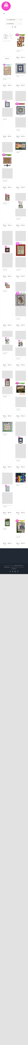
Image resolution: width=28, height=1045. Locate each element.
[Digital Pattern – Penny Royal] (20, 389)
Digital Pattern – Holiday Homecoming (6, 202)
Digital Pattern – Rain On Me (5, 433)
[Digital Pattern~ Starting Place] (20, 526)
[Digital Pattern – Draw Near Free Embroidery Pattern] (20, 68)
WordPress (14, 568)
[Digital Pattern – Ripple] (20, 440)
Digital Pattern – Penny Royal (18, 408)
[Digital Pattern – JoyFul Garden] (7, 249)
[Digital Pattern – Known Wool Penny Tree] (20, 249)
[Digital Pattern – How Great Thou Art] (20, 204)
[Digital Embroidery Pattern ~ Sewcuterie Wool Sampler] (7, 69)
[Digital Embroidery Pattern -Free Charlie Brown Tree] (7, 35)
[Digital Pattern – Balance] (7, 104)
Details (8, 58)
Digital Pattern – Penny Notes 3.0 (18, 357)
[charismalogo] (6, 2)
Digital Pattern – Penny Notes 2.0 (5, 352)
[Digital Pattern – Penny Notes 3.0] (20, 343)
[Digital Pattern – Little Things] (20, 299)
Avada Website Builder (18, 565)
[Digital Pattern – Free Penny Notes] (20, 146)
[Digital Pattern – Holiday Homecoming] (7, 197)
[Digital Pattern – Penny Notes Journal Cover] (7, 382)
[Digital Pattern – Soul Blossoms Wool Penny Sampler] (7, 488)
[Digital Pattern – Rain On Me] (7, 427)
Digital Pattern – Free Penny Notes (19, 151)
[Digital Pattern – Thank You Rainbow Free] (20, 478)
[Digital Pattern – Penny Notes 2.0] (7, 341)
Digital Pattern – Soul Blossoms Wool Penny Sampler (7, 505)
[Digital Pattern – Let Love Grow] (7, 285)
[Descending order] (21, 19)
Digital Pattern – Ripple (18, 459)
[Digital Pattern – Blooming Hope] (7, 160)
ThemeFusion (7, 567)
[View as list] (15, 27)
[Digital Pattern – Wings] (7, 522)
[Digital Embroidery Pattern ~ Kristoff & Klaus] (20, 40)
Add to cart (18, 58)
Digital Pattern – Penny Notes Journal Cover (6, 395)
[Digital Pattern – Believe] (20, 109)
